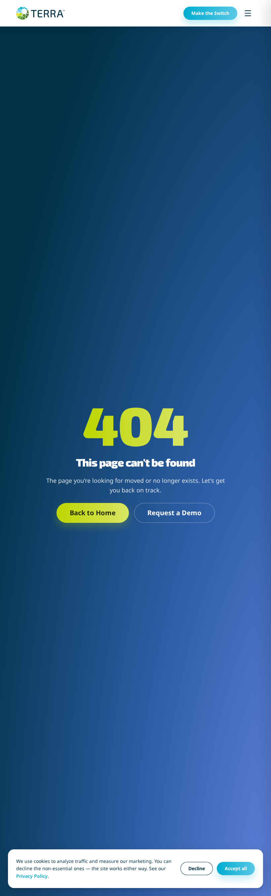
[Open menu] (248, 13)
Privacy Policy (32, 876)
